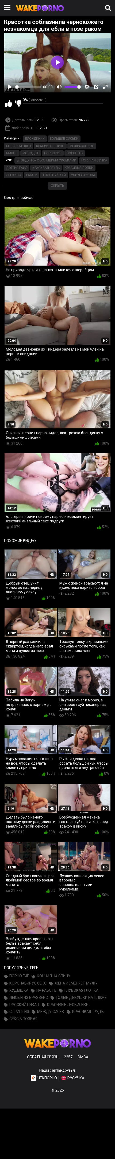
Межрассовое (82, 146)
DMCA (83, 1057)
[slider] (28, 87)
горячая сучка (94, 160)
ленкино (13, 175)
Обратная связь (43, 1057)
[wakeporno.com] (40, 12)
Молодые (30, 153)
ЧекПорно (47, 1078)
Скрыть (57, 186)
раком (31, 175)
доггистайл (16, 168)
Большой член (18, 146)
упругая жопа (83, 175)
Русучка (75, 1078)
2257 (68, 1057)
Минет (11, 153)
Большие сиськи (64, 138)
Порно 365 (53, 153)
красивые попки (79, 168)
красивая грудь (46, 168)
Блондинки (35, 138)
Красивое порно (50, 146)
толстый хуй (54, 175)
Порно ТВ (75, 153)
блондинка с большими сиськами (46, 160)
